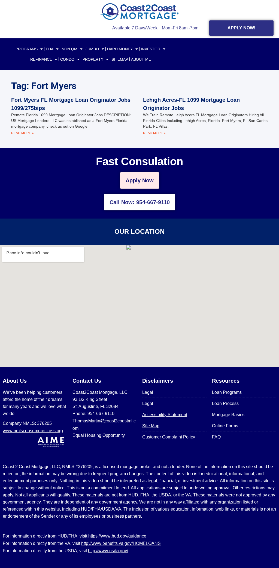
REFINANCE (41, 59)
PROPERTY (93, 59)
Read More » (22, 133)
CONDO (67, 59)
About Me (141, 59)
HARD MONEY (120, 49)
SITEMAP (119, 59)
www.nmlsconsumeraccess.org (33, 430)
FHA (49, 49)
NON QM (69, 49)
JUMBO (92, 49)
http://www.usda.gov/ (108, 550)
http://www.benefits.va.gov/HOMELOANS (121, 543)
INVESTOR (150, 49)
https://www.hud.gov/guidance (117, 535)
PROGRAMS (27, 49)
